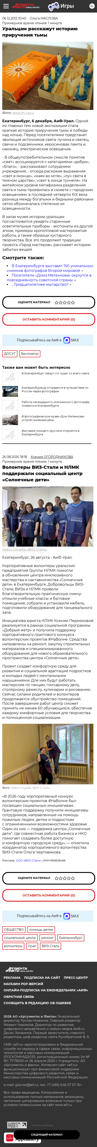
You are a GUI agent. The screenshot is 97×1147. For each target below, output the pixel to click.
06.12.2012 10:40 (14, 18)
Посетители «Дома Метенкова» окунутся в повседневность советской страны (49, 277)
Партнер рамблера (42, 1125)
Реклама (12, 978)
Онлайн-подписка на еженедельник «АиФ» (46, 990)
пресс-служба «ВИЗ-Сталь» (24, 549)
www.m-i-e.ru (23, 113)
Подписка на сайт (42, 978)
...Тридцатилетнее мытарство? (40, 284)
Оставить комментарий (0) (49, 319)
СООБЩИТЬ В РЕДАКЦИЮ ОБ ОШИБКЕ (37, 1003)
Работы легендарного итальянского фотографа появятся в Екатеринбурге (55, 403)
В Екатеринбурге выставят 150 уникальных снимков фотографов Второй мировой (50, 268)
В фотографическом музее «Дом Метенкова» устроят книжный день (53, 418)
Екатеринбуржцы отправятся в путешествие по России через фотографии (55, 389)
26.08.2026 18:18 (14, 457)
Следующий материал (46, 1134)
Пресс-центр (76, 978)
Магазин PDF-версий (23, 984)
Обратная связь (19, 997)
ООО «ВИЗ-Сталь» (29, 860)
